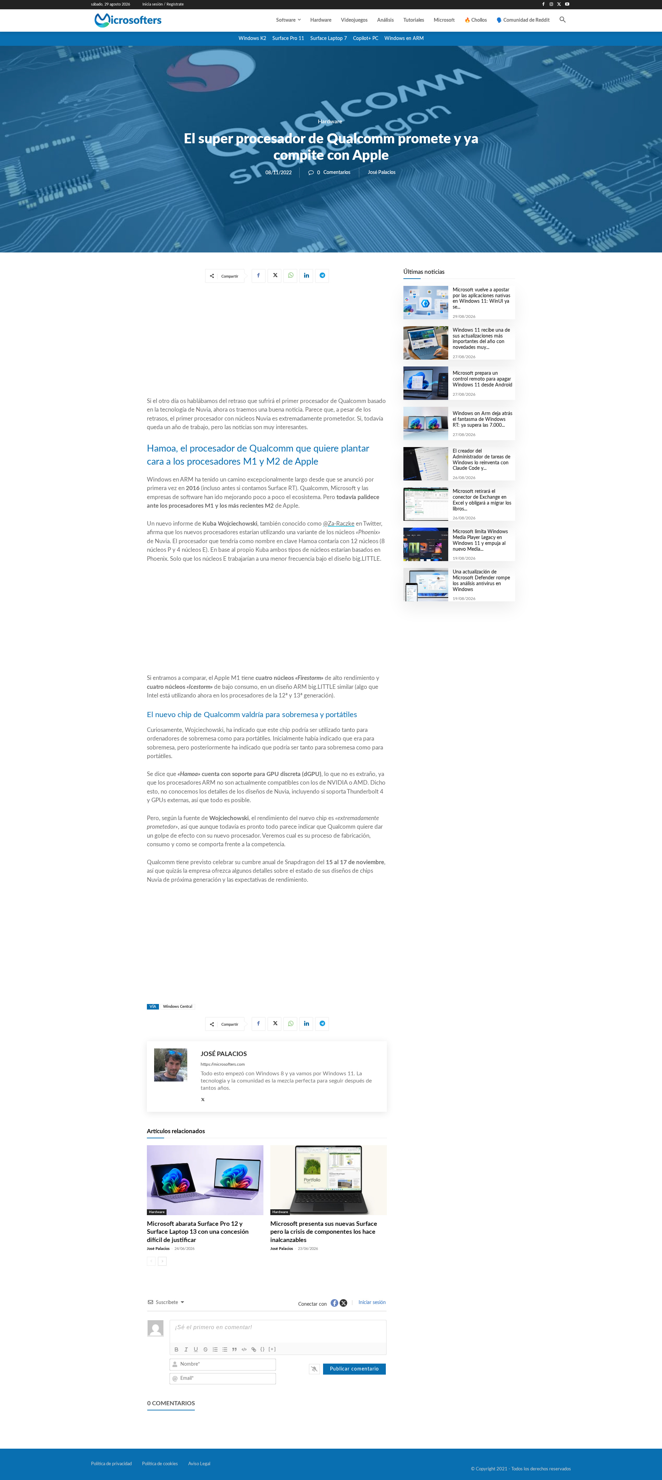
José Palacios (381, 172)
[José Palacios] (174, 1076)
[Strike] (205, 1349)
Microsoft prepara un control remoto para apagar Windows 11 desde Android (482, 379)
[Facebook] (544, 5)
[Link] (254, 1349)
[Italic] (186, 1349)
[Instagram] (551, 5)
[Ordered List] (215, 1349)
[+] (272, 1349)
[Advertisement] (267, 341)
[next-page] (162, 1261)
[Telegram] (322, 276)
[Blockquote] (234, 1349)
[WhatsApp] (290, 276)
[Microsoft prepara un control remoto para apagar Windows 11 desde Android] (425, 383)
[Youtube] (567, 5)
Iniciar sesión (371, 1302)
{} (262, 1349)
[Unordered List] (225, 1349)
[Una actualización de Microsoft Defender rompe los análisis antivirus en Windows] (425, 584)
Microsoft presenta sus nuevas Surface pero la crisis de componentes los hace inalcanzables (323, 1232)
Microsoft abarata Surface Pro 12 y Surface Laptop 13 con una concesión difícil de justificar (198, 1232)
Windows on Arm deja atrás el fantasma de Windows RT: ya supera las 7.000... (482, 419)
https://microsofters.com (223, 1064)
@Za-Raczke (338, 524)
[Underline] (196, 1349)
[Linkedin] (306, 276)
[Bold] (176, 1349)
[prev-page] (151, 1261)
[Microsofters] (144, 20)
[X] (559, 5)
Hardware (330, 121)
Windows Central (177, 1006)
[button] (562, 20)
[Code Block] (244, 1349)
